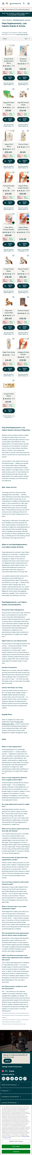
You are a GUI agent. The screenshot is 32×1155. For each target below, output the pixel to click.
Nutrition (9, 20)
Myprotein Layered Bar (9, 311)
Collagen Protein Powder (23, 353)
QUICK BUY (10, 78)
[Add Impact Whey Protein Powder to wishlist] (28, 214)
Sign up (7, 1060)
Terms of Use (7, 1137)
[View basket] (28, 3)
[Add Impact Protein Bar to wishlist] (28, 255)
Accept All (16, 1151)
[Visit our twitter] (16, 1078)
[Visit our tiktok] (12, 1078)
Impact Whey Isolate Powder (23, 187)
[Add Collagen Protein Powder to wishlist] (28, 339)
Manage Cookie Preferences (12, 1066)
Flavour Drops (23, 144)
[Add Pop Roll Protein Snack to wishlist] (28, 89)
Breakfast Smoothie (23, 60)
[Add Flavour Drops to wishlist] (28, 131)
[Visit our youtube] (20, 1078)
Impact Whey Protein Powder (23, 228)
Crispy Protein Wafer (9, 270)
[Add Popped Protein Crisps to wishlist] (13, 89)
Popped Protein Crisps (8, 103)
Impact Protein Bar (23, 270)
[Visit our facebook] (8, 1078)
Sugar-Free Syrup (9, 352)
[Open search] (7, 3)
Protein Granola (23, 310)
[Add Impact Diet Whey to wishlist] (13, 131)
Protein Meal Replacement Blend (8, 61)
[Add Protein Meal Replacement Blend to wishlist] (13, 45)
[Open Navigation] (3, 3)
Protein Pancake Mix (22, 34)
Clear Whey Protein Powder (8, 228)
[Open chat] (25, 1078)
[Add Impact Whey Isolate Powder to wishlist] (28, 172)
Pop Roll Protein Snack (23, 103)
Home (4, 20)
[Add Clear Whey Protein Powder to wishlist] (13, 214)
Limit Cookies (16, 1146)
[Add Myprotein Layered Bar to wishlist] (13, 297)
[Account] (24, 3)
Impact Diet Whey (9, 145)
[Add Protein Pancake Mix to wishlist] (13, 172)
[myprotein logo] (15, 3)
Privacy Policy (26, 1136)
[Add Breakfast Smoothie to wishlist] (28, 45)
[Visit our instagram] (3, 1078)
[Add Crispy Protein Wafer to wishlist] (13, 255)
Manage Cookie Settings (16, 1141)
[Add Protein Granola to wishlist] (28, 297)
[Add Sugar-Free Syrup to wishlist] (13, 339)
